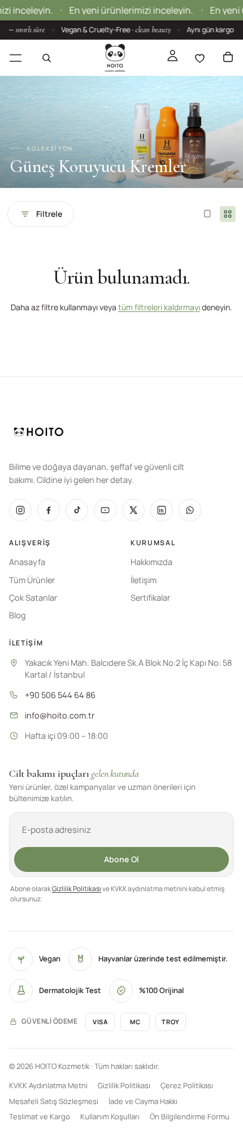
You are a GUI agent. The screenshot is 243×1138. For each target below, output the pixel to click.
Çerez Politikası (186, 1085)
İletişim (144, 580)
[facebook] (48, 510)
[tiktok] (77, 510)
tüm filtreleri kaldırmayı (159, 307)
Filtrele (49, 213)
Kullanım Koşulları (110, 1116)
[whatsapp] (190, 510)
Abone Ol (121, 859)
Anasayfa (27, 562)
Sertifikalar (150, 597)
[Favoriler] (199, 58)
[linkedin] (161, 510)
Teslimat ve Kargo (39, 1116)
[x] (133, 510)
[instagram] (20, 510)
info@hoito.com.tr (59, 715)
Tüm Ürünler (32, 580)
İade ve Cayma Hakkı (143, 1101)
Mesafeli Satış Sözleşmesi (53, 1101)
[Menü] (15, 57)
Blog (17, 615)
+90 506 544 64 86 (60, 695)
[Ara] (46, 58)
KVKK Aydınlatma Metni (48, 1085)
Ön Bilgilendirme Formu (189, 1116)
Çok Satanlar (33, 597)
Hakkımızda (151, 562)
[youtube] (105, 510)
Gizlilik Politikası (76, 888)
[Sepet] (228, 58)
